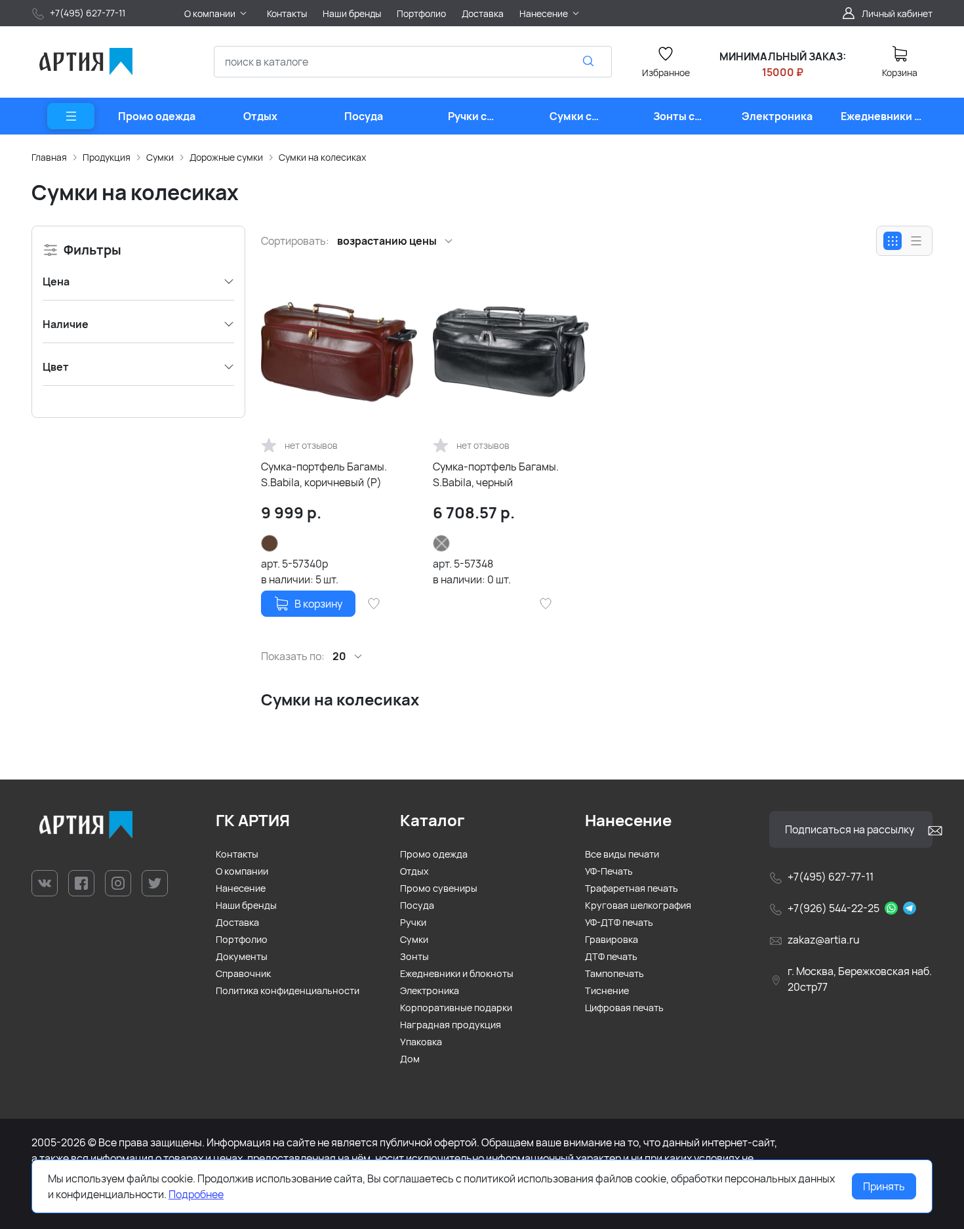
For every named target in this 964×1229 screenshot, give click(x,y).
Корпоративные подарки (456, 1007)
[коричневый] (269, 543)
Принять (884, 1186)
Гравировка (611, 939)
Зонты (414, 956)
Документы (242, 956)
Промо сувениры (438, 888)
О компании (242, 871)
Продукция (107, 157)
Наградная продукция (450, 1024)
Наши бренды (246, 905)
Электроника (429, 990)
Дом (410, 1058)
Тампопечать (614, 973)
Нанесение (241, 888)
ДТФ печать (611, 956)
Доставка (237, 922)
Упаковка (421, 1041)
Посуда (417, 905)
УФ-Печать (609, 871)
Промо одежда (434, 854)
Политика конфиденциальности (287, 990)
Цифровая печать (624, 1007)
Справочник (243, 973)
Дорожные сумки (226, 157)
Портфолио (242, 939)
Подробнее (196, 1194)
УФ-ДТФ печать (619, 922)
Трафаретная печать (631, 888)
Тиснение (607, 990)
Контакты (237, 854)
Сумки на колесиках (322, 157)
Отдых (414, 871)
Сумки (160, 157)
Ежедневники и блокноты (456, 973)
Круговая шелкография (638, 905)
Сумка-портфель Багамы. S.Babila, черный (496, 474)
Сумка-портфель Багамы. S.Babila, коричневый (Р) (324, 474)
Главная (49, 157)
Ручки (413, 922)
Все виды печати (622, 854)
